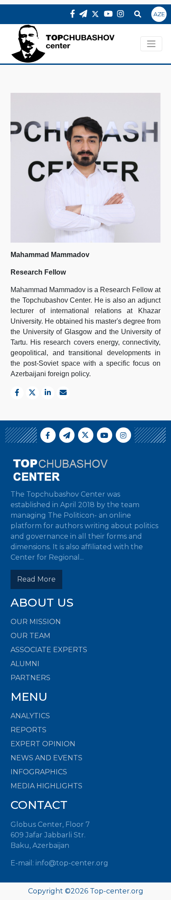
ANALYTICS (30, 716)
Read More (36, 579)
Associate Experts (49, 650)
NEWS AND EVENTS (46, 758)
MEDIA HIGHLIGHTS (46, 786)
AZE (159, 14)
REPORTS (28, 730)
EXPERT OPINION (43, 744)
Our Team (30, 636)
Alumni (25, 664)
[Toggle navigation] (151, 43)
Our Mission (36, 622)
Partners (30, 678)
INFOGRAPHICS (39, 772)
